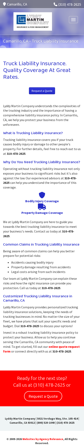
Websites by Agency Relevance (42, 439)
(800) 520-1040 (46, 422)
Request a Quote (42, 91)
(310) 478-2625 (69, 4)
